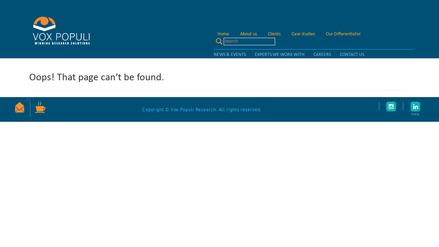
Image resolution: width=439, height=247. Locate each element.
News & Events (230, 54)
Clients (274, 34)
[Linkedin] (403, 106)
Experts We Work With (280, 54)
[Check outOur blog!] (38, 109)
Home (223, 34)
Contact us (352, 54)
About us (248, 34)
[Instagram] (391, 106)
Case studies (303, 34)
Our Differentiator (343, 34)
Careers (322, 54)
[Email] (19, 108)
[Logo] (61, 29)
